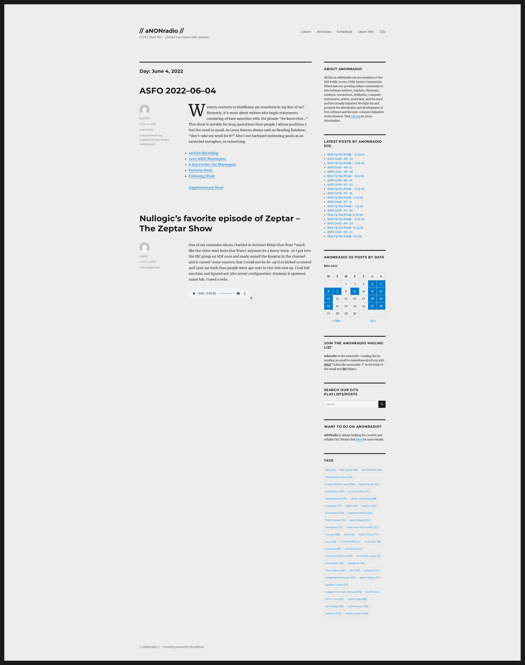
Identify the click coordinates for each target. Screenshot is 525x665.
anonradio (146, 129)
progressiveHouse (340, 577)
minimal (353, 548)
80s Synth (349, 469)
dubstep (333, 505)
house (332, 534)
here (359, 439)
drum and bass (363, 498)
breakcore (335, 491)
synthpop (334, 606)
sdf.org (355, 116)
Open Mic (366, 32)
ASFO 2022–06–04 (177, 91)
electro (369, 505)
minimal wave (369, 556)
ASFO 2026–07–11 (339, 202)
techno (333, 613)
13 (328, 298)
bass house (369, 484)
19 (381, 298)
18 (372, 298)
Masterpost (212, 164)
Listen (306, 32)
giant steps (360, 520)
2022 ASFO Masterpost (207, 159)
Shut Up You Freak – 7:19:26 (346, 189)
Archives (324, 32)
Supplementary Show (206, 187)
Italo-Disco (368, 534)
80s (330, 469)
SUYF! (372, 591)
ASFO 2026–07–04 (340, 210)
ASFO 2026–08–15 (339, 167)
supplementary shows (154, 139)
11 (372, 291)
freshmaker (335, 520)
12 (381, 291)
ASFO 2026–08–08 (340, 171)
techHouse (358, 606)
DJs (383, 32)
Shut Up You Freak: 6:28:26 (345, 215)
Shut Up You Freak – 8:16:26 (346, 163)
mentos (333, 548)
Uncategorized (149, 267)
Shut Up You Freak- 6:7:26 (344, 236)
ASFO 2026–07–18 (339, 193)
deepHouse (336, 498)
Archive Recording (203, 153)
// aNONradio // (161, 30)
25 (372, 306)
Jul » (373, 321)
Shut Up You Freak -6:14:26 (345, 227)
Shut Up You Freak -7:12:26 (345, 197)
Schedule (344, 32)
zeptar (143, 256)
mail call (372, 541)
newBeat (356, 563)
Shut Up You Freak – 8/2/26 (345, 176)
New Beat (334, 563)
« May (336, 321)
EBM (352, 505)
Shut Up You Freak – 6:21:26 (346, 219)
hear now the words (362, 527)
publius (144, 118)
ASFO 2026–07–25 (340, 184)
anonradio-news (339, 477)
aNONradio (372, 469)
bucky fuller (359, 491)
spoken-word (336, 584)
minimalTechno (339, 556)
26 (381, 306)
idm (349, 534)
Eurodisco (334, 512)
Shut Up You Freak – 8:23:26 (346, 154)
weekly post (147, 144)
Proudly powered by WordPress (183, 647)
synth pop (357, 599)
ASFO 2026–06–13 (339, 232)
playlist (371, 570)
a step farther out (150, 135)
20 (328, 306)
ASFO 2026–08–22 (340, 159)
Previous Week (200, 170)
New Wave (335, 570)
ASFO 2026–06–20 (340, 223)
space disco (370, 577)
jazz (330, 541)
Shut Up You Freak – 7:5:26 (345, 206)
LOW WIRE (350, 541)
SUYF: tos (334, 599)
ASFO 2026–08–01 (339, 180)
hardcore (333, 527)
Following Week (202, 176)
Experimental (360, 512)
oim (354, 570)
